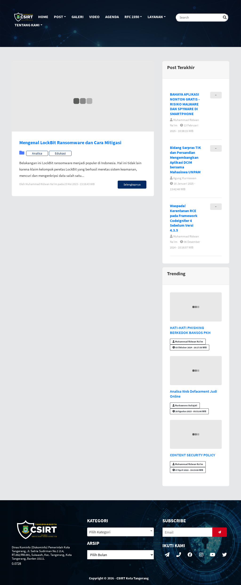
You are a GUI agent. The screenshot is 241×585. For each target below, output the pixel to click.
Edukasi (60, 153)
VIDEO (94, 16)
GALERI (78, 16)
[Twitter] (224, 555)
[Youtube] (213, 555)
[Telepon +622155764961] (178, 555)
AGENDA (112, 16)
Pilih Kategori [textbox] (99, 532)
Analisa (37, 153)
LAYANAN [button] (155, 16)
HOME (43, 16)
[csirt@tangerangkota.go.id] (167, 555)
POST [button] (58, 16)
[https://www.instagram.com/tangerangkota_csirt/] (201, 555)
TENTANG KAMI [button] (27, 25)
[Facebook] (190, 555)
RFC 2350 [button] (132, 16)
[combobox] (120, 531)
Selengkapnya (132, 184)
